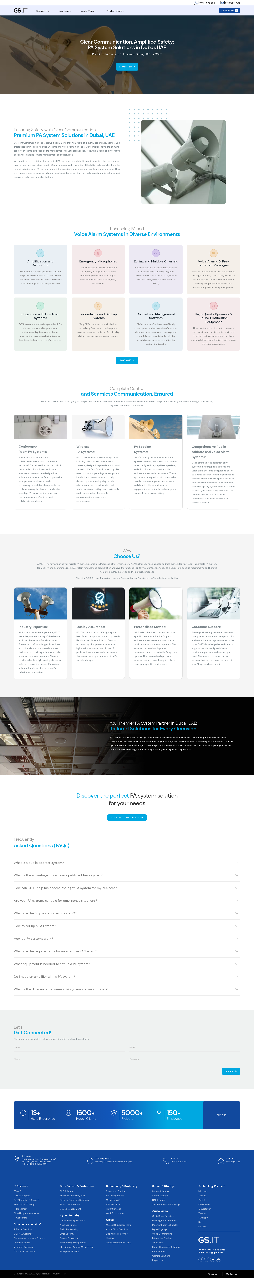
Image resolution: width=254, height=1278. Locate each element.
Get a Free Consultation (125, 817)
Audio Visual (87, 11)
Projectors (157, 1260)
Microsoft (203, 1191)
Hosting (110, 1238)
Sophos (202, 1195)
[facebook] (206, 1259)
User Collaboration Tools (118, 1242)
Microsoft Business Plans (118, 1225)
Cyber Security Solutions (72, 1220)
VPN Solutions (113, 1204)
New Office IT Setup (24, 1204)
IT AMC (17, 1191)
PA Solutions (158, 1251)
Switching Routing (115, 1195)
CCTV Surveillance (23, 1233)
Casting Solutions (161, 1255)
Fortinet (202, 1226)
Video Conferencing (162, 1233)
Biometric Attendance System (29, 1238)
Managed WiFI (113, 1200)
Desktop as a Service (117, 1233)
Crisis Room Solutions (163, 1216)
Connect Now (125, 67)
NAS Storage (158, 1200)
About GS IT (214, 1274)
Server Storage (160, 1195)
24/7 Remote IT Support (26, 1200)
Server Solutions (160, 1191)
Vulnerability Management (73, 1242)
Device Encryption (69, 1238)
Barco (201, 1222)
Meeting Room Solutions (164, 1220)
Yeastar (202, 1213)
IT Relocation (20, 1208)
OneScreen (204, 1204)
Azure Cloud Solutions (117, 1229)
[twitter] (200, 1259)
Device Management (70, 1208)
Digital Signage (159, 1229)
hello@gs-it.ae (214, 1252)
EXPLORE (221, 1115)
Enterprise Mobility (69, 1251)
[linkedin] (212, 1259)
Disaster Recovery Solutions (74, 1200)
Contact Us (228, 10)
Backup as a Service (70, 1204)
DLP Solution (66, 1191)
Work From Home (115, 1213)
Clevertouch (204, 1208)
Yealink (201, 1200)
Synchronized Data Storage (166, 1204)
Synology (203, 1217)
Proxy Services (113, 1208)
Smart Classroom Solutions (166, 1247)
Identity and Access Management (77, 1247)
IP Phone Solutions (23, 1229)
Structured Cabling (115, 1191)
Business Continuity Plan (72, 1195)
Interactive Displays (162, 1238)
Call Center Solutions (24, 1251)
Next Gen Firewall (68, 1225)
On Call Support (22, 1195)
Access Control (22, 1242)
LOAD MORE (125, 360)
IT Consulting (20, 1217)
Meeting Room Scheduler (165, 1225)
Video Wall (157, 1242)
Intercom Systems (23, 1247)
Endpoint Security (69, 1229)
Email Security (67, 1233)
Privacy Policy (59, 1273)
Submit (230, 1071)
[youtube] (218, 1259)
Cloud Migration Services (26, 1213)
